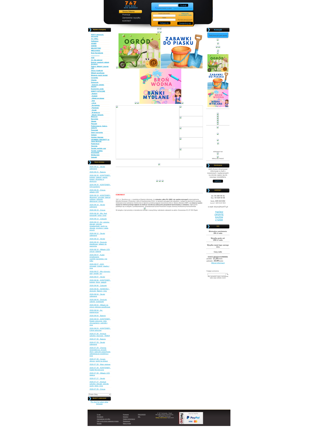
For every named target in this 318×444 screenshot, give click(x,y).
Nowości (125, 417)
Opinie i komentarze (129, 419)
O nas (99, 414)
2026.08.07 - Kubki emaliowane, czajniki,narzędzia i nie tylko (98, 258)
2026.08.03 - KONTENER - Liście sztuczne (100, 329)
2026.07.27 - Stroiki (97, 378)
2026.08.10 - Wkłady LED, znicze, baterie (100, 250)
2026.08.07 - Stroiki (97, 277)
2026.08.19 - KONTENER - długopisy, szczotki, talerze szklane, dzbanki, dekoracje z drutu (100, 198)
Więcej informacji (218, 263)
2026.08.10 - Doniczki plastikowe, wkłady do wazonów (98, 244)
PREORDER (142, 414)
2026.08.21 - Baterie (98, 172)
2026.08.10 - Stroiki (97, 239)
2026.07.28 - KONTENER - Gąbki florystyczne (100, 369)
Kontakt (99, 423)
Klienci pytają (127, 423)
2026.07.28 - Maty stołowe (100, 364)
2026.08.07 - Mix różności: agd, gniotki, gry (100, 272)
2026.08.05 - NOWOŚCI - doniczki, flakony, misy (100, 290)
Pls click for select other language (99, 403)
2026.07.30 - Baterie (98, 339)
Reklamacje (126, 421)
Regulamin (100, 417)
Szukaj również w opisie (164, 8)
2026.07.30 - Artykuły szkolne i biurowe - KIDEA (100, 335)
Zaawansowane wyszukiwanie (183, 8)
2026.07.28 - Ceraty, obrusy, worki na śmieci (99, 360)
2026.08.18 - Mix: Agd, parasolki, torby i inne (98, 214)
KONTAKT (126, 21)
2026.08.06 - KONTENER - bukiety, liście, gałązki (100, 281)
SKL (139, 417)
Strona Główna (128, 11)
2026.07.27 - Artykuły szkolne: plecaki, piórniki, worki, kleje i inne (99, 384)
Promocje (126, 15)
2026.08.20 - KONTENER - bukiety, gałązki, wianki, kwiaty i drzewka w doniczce (100, 178)
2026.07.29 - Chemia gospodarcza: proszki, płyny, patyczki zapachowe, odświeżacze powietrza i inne (100, 352)
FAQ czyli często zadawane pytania (108, 421)
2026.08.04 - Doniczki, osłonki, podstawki (98, 301)
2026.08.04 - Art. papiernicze (96, 311)
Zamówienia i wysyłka (131, 18)
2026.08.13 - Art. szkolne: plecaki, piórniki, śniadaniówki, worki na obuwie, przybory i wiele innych (100, 226)
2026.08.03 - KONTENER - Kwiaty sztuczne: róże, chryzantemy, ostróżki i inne (100, 322)
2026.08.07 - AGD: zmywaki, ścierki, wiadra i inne (99, 266)
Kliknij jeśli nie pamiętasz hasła (185, 14)
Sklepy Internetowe (161, 417)
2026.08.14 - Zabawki (98, 219)
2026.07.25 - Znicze (97, 389)
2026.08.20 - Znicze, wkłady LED (98, 191)
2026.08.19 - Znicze (97, 210)
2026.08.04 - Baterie (98, 316)
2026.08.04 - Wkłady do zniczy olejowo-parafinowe (100, 306)
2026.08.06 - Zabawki (98, 286)
